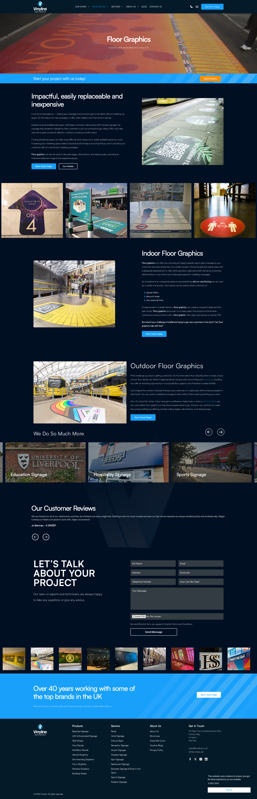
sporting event (209, 401)
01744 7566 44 (196, 752)
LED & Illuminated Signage (84, 736)
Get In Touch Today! (43, 166)
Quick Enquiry (210, 78)
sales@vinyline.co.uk (198, 748)
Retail (113, 731)
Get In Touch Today (209, 695)
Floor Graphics (79, 764)
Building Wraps (79, 773)
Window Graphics (80, 768)
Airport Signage (118, 750)
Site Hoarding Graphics (83, 759)
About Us (154, 731)
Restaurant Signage (120, 764)
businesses (209, 379)
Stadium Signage (119, 782)
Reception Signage (119, 745)
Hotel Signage (117, 736)
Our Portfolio (68, 166)
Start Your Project (212, 6)
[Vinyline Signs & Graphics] (40, 6)
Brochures (155, 736)
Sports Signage (118, 777)
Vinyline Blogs (156, 745)
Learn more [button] (213, 783)
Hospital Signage (119, 754)
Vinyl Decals (78, 745)
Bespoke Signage (80, 731)
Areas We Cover (157, 740)
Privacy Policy (156, 750)
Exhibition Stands (80, 750)
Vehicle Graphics (80, 754)
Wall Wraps (77, 740)
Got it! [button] (229, 790)
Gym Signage (117, 759)
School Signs (117, 740)
